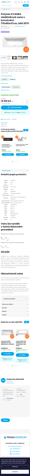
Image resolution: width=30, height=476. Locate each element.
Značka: (4, 122)
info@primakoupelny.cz (16, 446)
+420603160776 (16, 448)
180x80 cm (12, 79)
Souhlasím (15, 472)
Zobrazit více (5, 420)
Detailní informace (5, 90)
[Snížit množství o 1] (27, 103)
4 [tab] (16, 161)
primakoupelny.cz (16, 451)
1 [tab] (12, 161)
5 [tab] (17, 161)
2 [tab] (13, 161)
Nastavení (15, 466)
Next (27, 130)
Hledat (26, 5)
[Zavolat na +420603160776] (19, 2)
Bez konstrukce (6, 87)
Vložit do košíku (15, 107)
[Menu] (28, 2)
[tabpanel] (8, 146)
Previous (24, 130)
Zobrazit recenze (10, 383)
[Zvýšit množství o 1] (27, 101)
